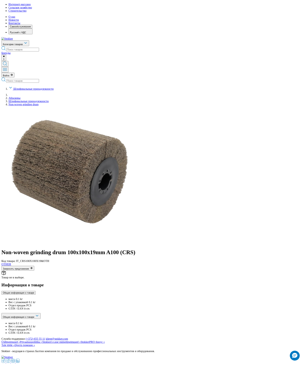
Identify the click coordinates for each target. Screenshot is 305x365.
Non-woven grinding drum (23, 104)
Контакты (14, 23)
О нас (11, 16)
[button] (295, 356)
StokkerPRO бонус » (93, 341)
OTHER (6, 264)
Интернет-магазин (19, 4)
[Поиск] (4, 64)
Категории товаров (13, 44)
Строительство (17, 10)
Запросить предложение (16, 268)
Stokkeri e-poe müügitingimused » (61, 341)
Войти (6, 75)
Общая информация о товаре (18, 292)
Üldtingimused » (10, 341)
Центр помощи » (25, 345)
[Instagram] (3, 361)
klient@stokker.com (57, 338)
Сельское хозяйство (20, 7)
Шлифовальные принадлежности (33, 88)
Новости (13, 19)
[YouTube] (13, 361)
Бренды (6, 52)
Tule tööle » (8, 345)
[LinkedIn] (18, 361)
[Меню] (4, 70)
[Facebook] (8, 361)
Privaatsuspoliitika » (31, 341)
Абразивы (14, 98)
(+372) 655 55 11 (35, 338)
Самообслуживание (20, 26)
